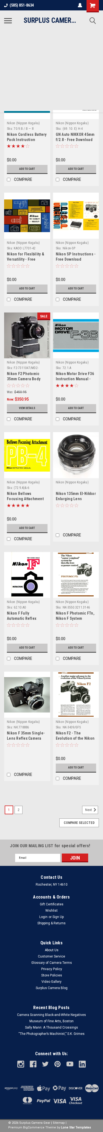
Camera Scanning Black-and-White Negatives (51, 1015)
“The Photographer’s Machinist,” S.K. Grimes (51, 1034)
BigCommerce (33, 1127)
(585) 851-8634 (22, 5)
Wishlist (51, 911)
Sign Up (58, 917)
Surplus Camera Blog (52, 988)
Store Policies (51, 975)
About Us (52, 950)
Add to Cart (27, 168)
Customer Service (51, 956)
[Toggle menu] (8, 20)
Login (43, 917)
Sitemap (59, 1123)
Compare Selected (79, 823)
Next (89, 810)
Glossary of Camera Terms (51, 963)
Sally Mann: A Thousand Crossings (51, 1027)
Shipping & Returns (51, 923)
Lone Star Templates (76, 1127)
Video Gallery (51, 982)
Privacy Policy (51, 969)
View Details (27, 408)
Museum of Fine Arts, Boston (51, 1021)
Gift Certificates (51, 904)
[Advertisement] (51, 71)
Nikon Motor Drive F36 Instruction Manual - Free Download (75, 378)
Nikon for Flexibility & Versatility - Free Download (25, 259)
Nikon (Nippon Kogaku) (23, 123)
